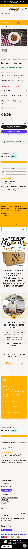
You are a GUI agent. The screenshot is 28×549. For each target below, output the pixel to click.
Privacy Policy (4, 499)
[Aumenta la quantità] (25, 122)
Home (2, 26)
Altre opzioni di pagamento (14, 134)
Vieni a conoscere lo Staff (14, 344)
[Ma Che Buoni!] (14, 9)
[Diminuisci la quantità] (3, 122)
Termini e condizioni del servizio (9, 497)
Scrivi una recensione (14, 162)
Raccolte (8, 26)
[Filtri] (2, 172)
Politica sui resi (5, 501)
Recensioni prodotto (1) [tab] (8, 168)
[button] (25, 9)
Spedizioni (4, 503)
